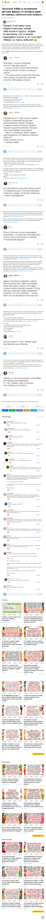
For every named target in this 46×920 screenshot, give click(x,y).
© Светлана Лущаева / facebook (16, 216)
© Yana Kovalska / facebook (23, 258)
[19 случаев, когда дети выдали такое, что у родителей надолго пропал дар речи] (34, 818)
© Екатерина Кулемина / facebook (25, 270)
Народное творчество (6, 622)
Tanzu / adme (17, 107)
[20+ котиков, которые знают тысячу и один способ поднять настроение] (12, 871)
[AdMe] (7, 2)
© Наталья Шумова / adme (6, 389)
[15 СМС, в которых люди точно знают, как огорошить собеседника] (12, 608)
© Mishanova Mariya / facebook (21, 367)
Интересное (26, 749)
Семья (3, 5)
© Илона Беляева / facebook (7, 146)
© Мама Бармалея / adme (22, 178)
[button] (8, 406)
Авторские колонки (5, 784)
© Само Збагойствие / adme (6, 84)
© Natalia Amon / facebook (6, 299)
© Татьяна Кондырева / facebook (10, 222)
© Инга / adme (18, 331)
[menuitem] (14, 2)
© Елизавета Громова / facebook (7, 348)
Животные (4, 885)
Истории (25, 623)
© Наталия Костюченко (19, 102)
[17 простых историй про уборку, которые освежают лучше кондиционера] (34, 686)
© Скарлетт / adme (5, 199)
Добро (3, 725)
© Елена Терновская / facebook (30, 321)
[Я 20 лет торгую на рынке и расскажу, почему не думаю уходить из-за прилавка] (12, 770)
